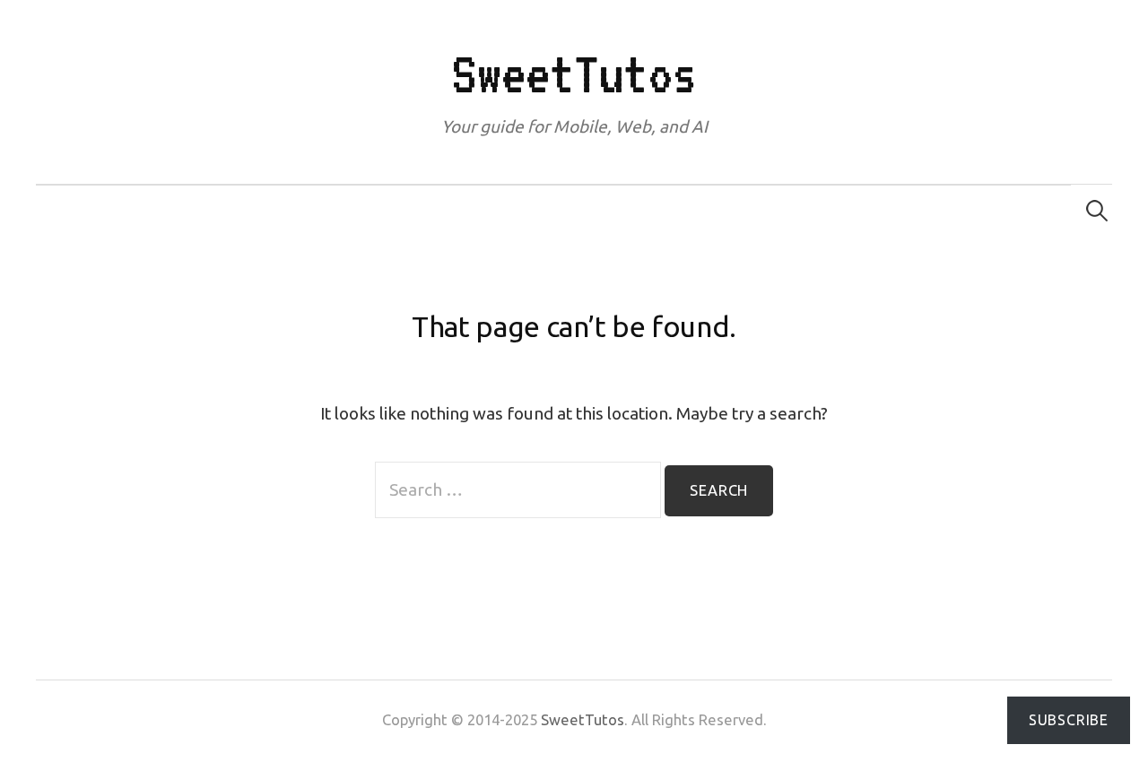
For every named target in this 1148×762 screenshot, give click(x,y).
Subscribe (1069, 720)
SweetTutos (573, 73)
